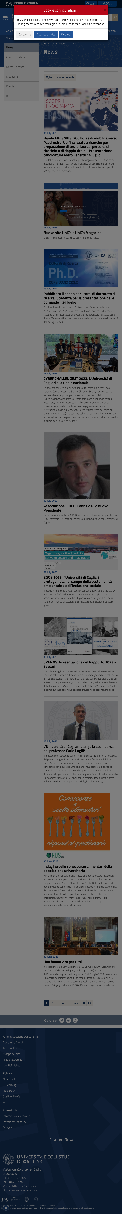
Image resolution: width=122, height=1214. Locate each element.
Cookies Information (92, 24)
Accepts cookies (46, 34)
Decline (65, 34)
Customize (24, 34)
